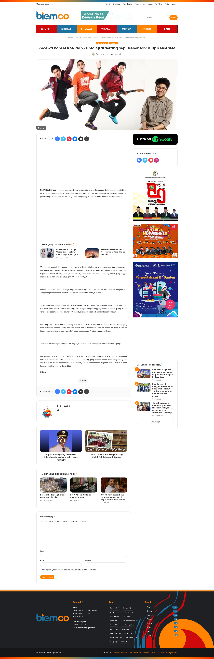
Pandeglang (116, 637)
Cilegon (114, 612)
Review (127, 29)
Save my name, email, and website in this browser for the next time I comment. (69, 570)
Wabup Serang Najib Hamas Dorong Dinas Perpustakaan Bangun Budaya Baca (162, 373)
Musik (83, 380)
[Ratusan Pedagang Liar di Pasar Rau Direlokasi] (53, 484)
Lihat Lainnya (155, 422)
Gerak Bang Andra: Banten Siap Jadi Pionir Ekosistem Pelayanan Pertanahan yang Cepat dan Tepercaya (162, 408)
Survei (149, 635)
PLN (113, 642)
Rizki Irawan (100, 54)
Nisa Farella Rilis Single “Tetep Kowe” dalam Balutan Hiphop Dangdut (67, 252)
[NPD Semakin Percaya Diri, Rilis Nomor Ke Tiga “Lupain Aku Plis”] (92, 253)
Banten (114, 608)
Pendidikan (131, 637)
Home (72, 38)
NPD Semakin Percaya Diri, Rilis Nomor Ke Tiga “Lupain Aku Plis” (113, 252)
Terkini (47, 29)
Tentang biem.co (170, 4)
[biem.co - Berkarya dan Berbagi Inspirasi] (52, 15)
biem (167, 29)
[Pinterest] (69, 138)
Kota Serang (127, 625)
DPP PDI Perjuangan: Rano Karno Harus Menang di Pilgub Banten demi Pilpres (113, 497)
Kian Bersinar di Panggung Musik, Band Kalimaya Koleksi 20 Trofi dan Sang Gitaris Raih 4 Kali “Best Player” (162, 390)
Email (42, 560)
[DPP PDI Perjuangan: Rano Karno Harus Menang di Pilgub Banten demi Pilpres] (114, 484)
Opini (128, 633)
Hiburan (67, 29)
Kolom (148, 29)
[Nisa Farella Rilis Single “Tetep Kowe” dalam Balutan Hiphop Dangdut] (47, 253)
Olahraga (115, 633)
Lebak (114, 629)
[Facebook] (57, 138)
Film (126, 616)
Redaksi (150, 4)
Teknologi (87, 29)
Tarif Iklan (158, 4)
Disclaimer (116, 4)
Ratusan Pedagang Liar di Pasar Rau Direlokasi (52, 496)
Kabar (114, 621)
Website (88, 560)
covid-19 (128, 612)
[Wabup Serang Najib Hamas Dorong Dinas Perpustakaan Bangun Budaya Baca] (143, 373)
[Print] (86, 138)
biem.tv (108, 4)
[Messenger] (74, 138)
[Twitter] (63, 138)
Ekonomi (115, 616)
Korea (114, 625)
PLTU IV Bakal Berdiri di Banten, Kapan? (80, 496)
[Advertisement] (83, 167)
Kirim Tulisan (127, 4)
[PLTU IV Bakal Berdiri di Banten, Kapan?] (83, 484)
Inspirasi (107, 29)
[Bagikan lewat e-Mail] (80, 138)
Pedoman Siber (140, 4)
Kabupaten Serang (131, 621)
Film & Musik (87, 38)
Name (42, 551)
